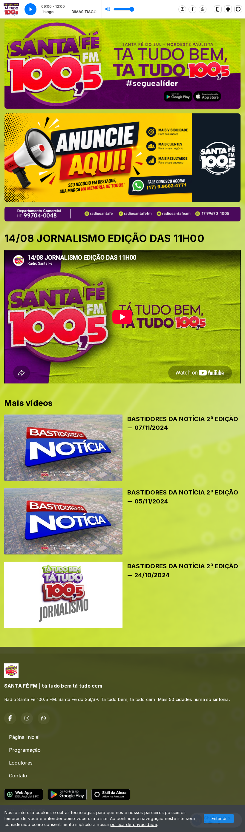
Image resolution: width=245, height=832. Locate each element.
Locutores (21, 763)
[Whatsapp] (202, 9)
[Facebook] (192, 9)
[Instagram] (182, 9)
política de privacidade (133, 824)
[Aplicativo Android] (228, 9)
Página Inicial (24, 737)
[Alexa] (238, 9)
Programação (25, 750)
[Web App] (218, 9)
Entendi (219, 818)
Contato (18, 776)
